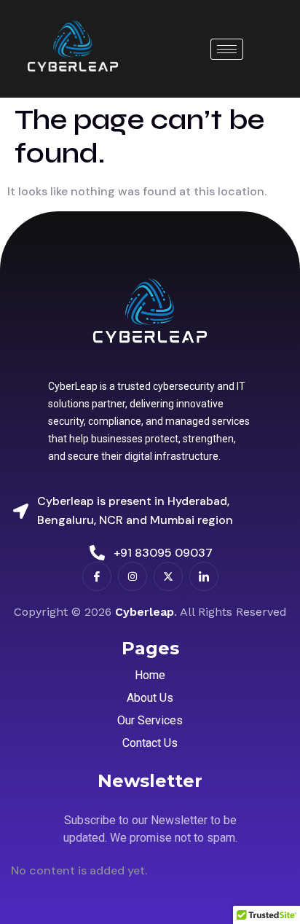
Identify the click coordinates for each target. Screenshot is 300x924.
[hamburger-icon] (226, 49)
